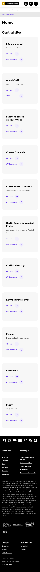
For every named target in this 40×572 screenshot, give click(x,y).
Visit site (9, 54)
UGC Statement (7, 553)
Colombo (5, 461)
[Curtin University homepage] (10, 4)
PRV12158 (9, 564)
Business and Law (26, 463)
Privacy (4, 549)
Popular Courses (26, 543)
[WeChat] (30, 440)
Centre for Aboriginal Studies (27, 458)
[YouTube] (15, 440)
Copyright (5, 543)
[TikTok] (35, 440)
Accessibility (25, 546)
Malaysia (5, 467)
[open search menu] (30, 4)
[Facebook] (4, 440)
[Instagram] (9, 440)
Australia (5, 457)
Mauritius (5, 471)
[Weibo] (25, 440)
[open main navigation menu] (35, 4)
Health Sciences (25, 466)
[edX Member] (5, 531)
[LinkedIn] (20, 440)
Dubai (4, 464)
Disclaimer (5, 546)
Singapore (5, 474)
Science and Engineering (28, 473)
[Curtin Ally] (18, 524)
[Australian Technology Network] (29, 524)
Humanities (24, 469)
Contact (23, 549)
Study (25, 4)
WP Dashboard (11, 59)
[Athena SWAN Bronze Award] (7, 524)
